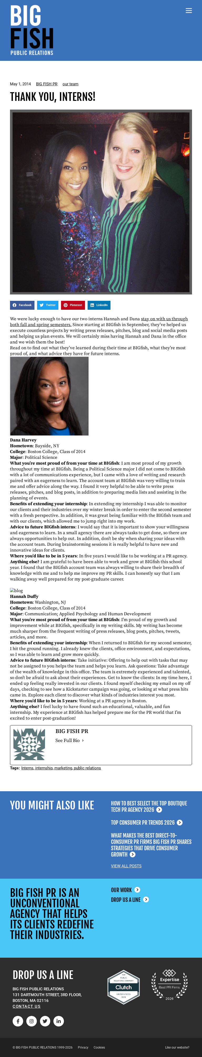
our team (70, 84)
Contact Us (27, 1006)
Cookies (99, 1047)
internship (44, 768)
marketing (63, 768)
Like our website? (177, 1047)
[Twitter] (45, 1021)
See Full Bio (67, 741)
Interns (27, 768)
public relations (87, 768)
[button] (22, 305)
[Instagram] (31, 1021)
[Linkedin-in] (58, 1021)
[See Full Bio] (83, 741)
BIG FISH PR (46, 84)
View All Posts (126, 866)
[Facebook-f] (18, 1021)
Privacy (83, 1047)
